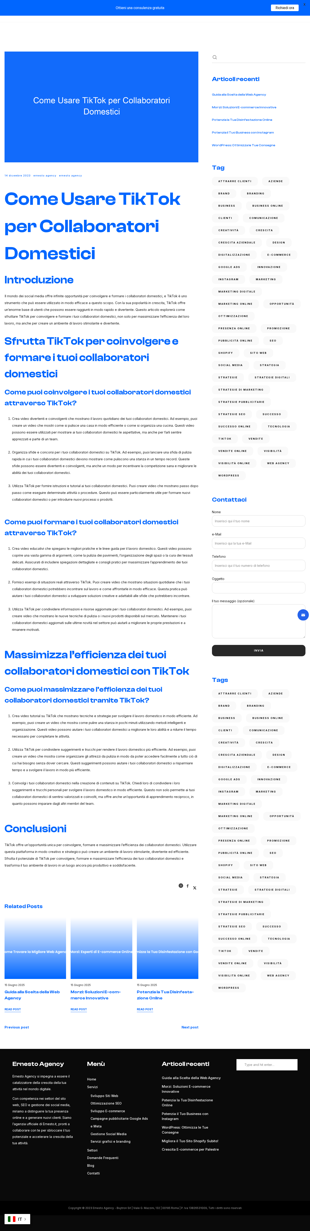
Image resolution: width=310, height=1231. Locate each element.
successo (272, 414)
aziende (275, 181)
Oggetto (218, 579)
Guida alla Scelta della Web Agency (239, 95)
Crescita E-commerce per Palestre (190, 1149)
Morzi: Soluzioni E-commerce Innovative (244, 107)
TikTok (224, 438)
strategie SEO (232, 414)
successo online (234, 426)
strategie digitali (272, 377)
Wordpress (228, 475)
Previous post (17, 1027)
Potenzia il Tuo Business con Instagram (243, 132)
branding (256, 193)
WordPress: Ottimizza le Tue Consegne (243, 145)
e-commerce (279, 254)
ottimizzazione (233, 316)
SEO (273, 340)
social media (230, 365)
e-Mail (216, 534)
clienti (225, 218)
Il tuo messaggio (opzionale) (233, 601)
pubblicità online (235, 340)
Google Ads (229, 267)
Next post (190, 1027)
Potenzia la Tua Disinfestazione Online (242, 120)
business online (267, 205)
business (226, 205)
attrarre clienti (234, 181)
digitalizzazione (234, 254)
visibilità (273, 451)
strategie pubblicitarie (241, 402)
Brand (224, 193)
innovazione (269, 267)
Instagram (228, 279)
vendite (255, 438)
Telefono (219, 556)
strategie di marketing (241, 389)
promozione (278, 328)
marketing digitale (237, 291)
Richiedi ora (285, 8)
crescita (264, 230)
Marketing (266, 279)
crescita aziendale (237, 242)
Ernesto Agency (44, 175)
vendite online (232, 451)
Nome (216, 512)
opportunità (282, 303)
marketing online (235, 303)
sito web (258, 352)
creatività (228, 230)
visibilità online (234, 463)
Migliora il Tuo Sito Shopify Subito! (190, 1141)
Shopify (225, 352)
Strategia (269, 365)
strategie (228, 377)
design (279, 242)
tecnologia (279, 426)
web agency (278, 463)
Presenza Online (234, 328)
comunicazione (263, 218)
